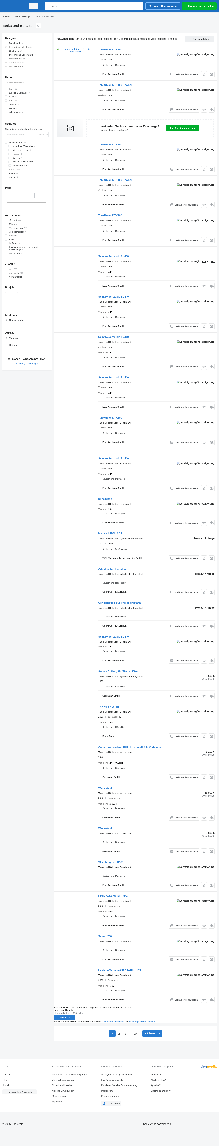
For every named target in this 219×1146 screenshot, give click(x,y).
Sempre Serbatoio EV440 (113, 256)
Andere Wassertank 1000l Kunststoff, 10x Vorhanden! (130, 747)
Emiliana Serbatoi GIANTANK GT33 (119, 970)
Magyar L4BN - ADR (110, 533)
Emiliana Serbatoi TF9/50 (113, 896)
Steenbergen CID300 (110, 862)
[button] (204, 74)
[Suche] (48, 6)
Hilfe (4, 1080)
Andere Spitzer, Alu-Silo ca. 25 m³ (118, 671)
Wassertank (105, 788)
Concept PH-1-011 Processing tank (119, 603)
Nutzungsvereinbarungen (142, 1021)
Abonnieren (64, 1017)
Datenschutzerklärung (63, 1080)
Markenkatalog (59, 1096)
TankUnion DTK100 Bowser (115, 85)
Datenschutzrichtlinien (113, 1021)
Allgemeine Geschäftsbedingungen (69, 1074)
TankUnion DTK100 (110, 49)
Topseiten (57, 1101)
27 (135, 1033)
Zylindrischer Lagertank (112, 569)
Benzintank (105, 499)
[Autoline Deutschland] (13, 6)
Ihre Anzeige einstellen (182, 128)
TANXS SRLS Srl (108, 706)
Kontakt (6, 1085)
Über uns (7, 1074)
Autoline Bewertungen (63, 1090)
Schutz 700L (105, 936)
